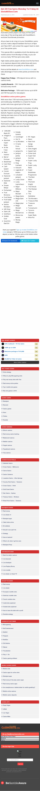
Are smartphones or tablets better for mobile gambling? (19, 687)
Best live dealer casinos (10, 555)
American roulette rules (10, 595)
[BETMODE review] (3, 344)
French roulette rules (9, 599)
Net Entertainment (8, 628)
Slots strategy (7, 372)
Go (36, 344)
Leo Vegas (6, 713)
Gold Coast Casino (8, 489)
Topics (3, 740)
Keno (4, 412)
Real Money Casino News (8, 736)
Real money (6, 511)
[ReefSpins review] (3, 347)
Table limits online (8, 522)
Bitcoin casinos (7, 430)
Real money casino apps (10, 684)
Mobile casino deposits (10, 695)
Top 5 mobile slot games (10, 387)
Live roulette (6, 570)
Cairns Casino (7, 470)
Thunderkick (6, 651)
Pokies (5, 416)
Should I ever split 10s (9, 530)
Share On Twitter (29, 241)
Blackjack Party (7, 544)
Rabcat (5, 647)
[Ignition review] (3, 359)
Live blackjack (7, 562)
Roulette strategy (8, 614)
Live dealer (6, 588)
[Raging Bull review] (3, 355)
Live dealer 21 (7, 515)
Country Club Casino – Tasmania (12, 482)
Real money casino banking (11, 434)
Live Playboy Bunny (9, 566)
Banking (3, 738)
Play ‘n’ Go (6, 654)
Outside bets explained (9, 606)
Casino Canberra (8, 474)
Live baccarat (7, 559)
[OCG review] (3, 351)
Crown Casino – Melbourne (11, 467)
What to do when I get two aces (12, 541)
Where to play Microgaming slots (12, 376)
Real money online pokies (10, 383)
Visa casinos (7, 453)
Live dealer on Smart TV (10, 574)
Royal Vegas (6, 705)
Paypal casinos (7, 445)
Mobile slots (6, 669)
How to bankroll (7, 537)
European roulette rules (10, 592)
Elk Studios (6, 643)
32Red (5, 709)
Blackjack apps (7, 518)
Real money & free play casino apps (13, 680)
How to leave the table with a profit (13, 610)
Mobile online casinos (9, 691)
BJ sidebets (6, 526)
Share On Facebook (10, 241)
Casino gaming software (10, 658)
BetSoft (5, 632)
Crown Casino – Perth (9, 485)
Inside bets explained (9, 603)
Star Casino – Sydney (9, 493)
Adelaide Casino (8, 463)
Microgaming (7, 624)
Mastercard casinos (8, 438)
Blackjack (6, 401)
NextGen (5, 639)
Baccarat (5, 405)
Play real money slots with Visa (12, 379)
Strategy (5, 533)
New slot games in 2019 (10, 391)
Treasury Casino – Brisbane (11, 497)
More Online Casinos (20, 362)
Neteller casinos (7, 441)
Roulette (5, 420)
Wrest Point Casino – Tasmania (12, 500)
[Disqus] (20, 267)
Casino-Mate (6, 716)
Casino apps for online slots (11, 672)
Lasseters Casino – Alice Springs (12, 478)
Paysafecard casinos (9, 449)
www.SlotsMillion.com (25, 69)
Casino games (7, 409)
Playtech (5, 636)
